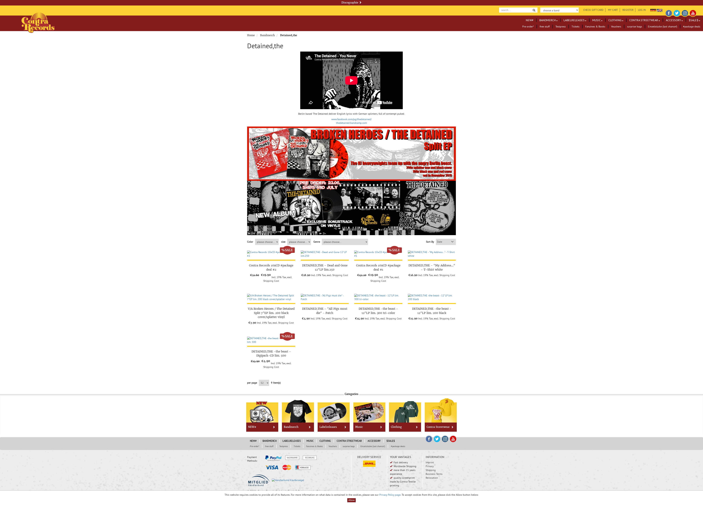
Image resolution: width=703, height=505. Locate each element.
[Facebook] (668, 12)
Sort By (430, 241)
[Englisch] (659, 10)
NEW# (529, 20)
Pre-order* (528, 26)
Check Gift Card (593, 10)
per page (252, 382)
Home (251, 35)
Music (596, 20)
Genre (316, 241)
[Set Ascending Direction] (452, 242)
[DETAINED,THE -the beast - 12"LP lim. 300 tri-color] (378, 297)
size (283, 241)
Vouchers (616, 26)
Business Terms (434, 474)
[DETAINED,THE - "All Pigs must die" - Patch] (325, 297)
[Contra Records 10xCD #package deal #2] (271, 254)
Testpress (560, 26)
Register (627, 10)
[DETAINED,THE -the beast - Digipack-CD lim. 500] (271, 340)
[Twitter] (676, 12)
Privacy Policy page (390, 494)
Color (250, 241)
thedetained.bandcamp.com (351, 123)
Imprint (430, 462)
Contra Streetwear (643, 20)
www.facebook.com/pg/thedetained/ (351, 119)
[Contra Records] (38, 22)
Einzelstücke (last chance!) (662, 26)
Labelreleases (574, 20)
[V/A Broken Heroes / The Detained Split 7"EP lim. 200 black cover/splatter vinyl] (271, 297)
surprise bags (634, 26)
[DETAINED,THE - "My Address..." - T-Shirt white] (432, 254)
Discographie (350, 2)
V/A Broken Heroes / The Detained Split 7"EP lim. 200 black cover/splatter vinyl (271, 313)
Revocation (432, 477)
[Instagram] (685, 12)
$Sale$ (693, 20)
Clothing (615, 20)
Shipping (431, 470)
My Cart (613, 10)
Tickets (575, 26)
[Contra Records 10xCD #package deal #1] (378, 254)
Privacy (430, 466)
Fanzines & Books (595, 26)
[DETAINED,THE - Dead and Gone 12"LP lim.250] (325, 254)
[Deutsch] (653, 10)
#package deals (691, 26)
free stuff (545, 26)
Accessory (673, 20)
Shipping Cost (271, 280)
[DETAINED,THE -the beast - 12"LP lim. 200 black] (432, 297)
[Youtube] (693, 12)
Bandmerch (547, 20)
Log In (642, 10)
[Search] (534, 10)
